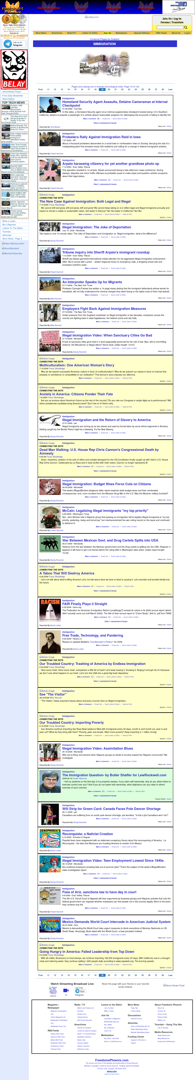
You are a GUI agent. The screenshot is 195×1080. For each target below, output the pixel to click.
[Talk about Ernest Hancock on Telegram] (79, 990)
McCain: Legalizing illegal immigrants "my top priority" (105, 510)
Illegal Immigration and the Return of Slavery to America (106, 419)
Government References (166, 1041)
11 (48, 89)
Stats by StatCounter (112, 1074)
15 (75, 89)
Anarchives (57, 32)
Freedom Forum (136, 1019)
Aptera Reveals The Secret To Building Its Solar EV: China (19, 127)
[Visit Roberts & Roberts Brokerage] (14, 19)
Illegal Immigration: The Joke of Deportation (96, 227)
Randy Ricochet (57, 240)
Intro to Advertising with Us (140, 1026)
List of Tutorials (163, 1028)
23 (129, 89)
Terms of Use (162, 1014)
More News (41, 32)
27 (156, 89)
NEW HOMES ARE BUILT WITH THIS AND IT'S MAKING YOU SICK (13, 195)
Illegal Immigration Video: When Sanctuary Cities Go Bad (107, 335)
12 (55, 89)
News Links (81, 1040)
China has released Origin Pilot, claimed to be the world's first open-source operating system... (19, 157)
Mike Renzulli (56, 298)
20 (109, 89)
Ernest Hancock (80, 778)
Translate (177, 22)
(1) (109, 179)
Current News (135, 1011)
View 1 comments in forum (105, 184)
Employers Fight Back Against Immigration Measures (104, 308)
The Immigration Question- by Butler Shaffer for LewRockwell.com (114, 774)
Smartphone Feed (57, 1046)
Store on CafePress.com (112, 1041)
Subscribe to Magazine (112, 1019)
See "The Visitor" (52, 694)
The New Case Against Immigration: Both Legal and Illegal (85, 201)
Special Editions (142, 32)
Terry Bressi (55, 127)
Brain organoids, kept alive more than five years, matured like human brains (14, 178)
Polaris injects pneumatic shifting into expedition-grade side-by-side (13, 213)
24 (136, 89)
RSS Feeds (161, 32)
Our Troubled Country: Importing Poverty (71, 722)
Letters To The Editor (12, 228)
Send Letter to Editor (120, 119)
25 (143, 89)
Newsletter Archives (84, 1037)
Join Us (107, 32)
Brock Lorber (55, 625)
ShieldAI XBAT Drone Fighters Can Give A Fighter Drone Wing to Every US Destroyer (14, 169)
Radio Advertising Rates (139, 1029)
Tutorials (6, 231)
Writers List (161, 1020)
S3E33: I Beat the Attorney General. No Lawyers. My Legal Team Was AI (14, 204)
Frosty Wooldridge (57, 204)
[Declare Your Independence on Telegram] (15, 43)
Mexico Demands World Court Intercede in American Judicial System (116, 921)
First (40, 89)
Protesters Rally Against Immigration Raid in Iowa (101, 136)
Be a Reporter (9, 224)
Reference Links (83, 1049)
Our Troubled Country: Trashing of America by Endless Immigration (92, 663)
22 (122, 89)
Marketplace (121, 32)
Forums (165, 22)
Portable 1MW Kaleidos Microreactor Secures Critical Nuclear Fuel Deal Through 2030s (13, 109)
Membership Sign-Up (111, 1022)
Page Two (134, 1008)
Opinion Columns (83, 1046)
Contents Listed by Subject (86, 1031)
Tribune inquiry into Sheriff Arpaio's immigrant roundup (106, 252)
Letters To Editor (90, 32)
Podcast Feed (56, 1049)
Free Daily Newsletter (12, 95)
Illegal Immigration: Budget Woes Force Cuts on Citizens (106, 483)
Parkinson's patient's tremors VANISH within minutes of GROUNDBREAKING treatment (14, 186)
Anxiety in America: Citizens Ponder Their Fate (76, 393)
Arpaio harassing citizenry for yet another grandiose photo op (110, 163)
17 (89, 89)
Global (169, 126)
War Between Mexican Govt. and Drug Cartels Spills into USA (110, 540)
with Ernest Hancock (84, 1020)
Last (170, 89)
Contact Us (161, 1011)
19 (102, 89)
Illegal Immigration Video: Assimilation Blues (97, 748)
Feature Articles (82, 1043)
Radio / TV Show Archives (86, 1034)
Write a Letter (9, 221)
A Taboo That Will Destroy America (66, 573)
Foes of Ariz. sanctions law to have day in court (99, 891)
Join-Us (167, 18)
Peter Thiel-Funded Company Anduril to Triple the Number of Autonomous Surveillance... (14, 147)
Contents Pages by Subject (104, 39)
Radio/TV (71, 32)
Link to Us (107, 1031)
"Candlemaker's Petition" (101, 641)
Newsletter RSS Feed (58, 1043)
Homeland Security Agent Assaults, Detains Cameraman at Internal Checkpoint (115, 103)
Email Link (106, 119)
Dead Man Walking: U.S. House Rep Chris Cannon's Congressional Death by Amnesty (99, 451)
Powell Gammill (56, 153)
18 (95, 89)
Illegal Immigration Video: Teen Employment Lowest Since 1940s (113, 860)
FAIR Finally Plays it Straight (84, 603)
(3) (98, 118)
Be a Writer (108, 1025)
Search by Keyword (84, 1028)
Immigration (68, 98)
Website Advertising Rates (140, 1032)
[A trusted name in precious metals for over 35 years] (14, 35)
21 (116, 89)
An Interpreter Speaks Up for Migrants (92, 281)
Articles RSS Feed (57, 1034)
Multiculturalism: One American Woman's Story (76, 365)
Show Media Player (11, 91)
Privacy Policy (162, 1017)
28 (163, 89)
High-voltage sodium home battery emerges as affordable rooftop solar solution (14, 137)
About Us (176, 32)
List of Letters (109, 1008)
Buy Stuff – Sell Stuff (111, 1038)
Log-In (177, 18)
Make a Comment (89, 119)
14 (68, 89)
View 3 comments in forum (105, 123)
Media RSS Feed (57, 1040)
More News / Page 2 (12, 238)
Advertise (6, 235)
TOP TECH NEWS (13, 102)
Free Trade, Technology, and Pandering (92, 635)
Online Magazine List (58, 1017)
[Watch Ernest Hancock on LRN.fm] (53, 990)
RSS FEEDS (8, 99)
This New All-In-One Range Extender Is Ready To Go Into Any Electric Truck (14, 119)
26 (149, 89)
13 (62, 89)
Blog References (163, 1038)
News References (164, 1035)
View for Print (127, 214)
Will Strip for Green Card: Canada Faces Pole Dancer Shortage (111, 808)
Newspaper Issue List (58, 1026)
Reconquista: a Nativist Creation (87, 833)
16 (82, 89)
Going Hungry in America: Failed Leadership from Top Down (86, 951)
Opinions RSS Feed (58, 1037)
